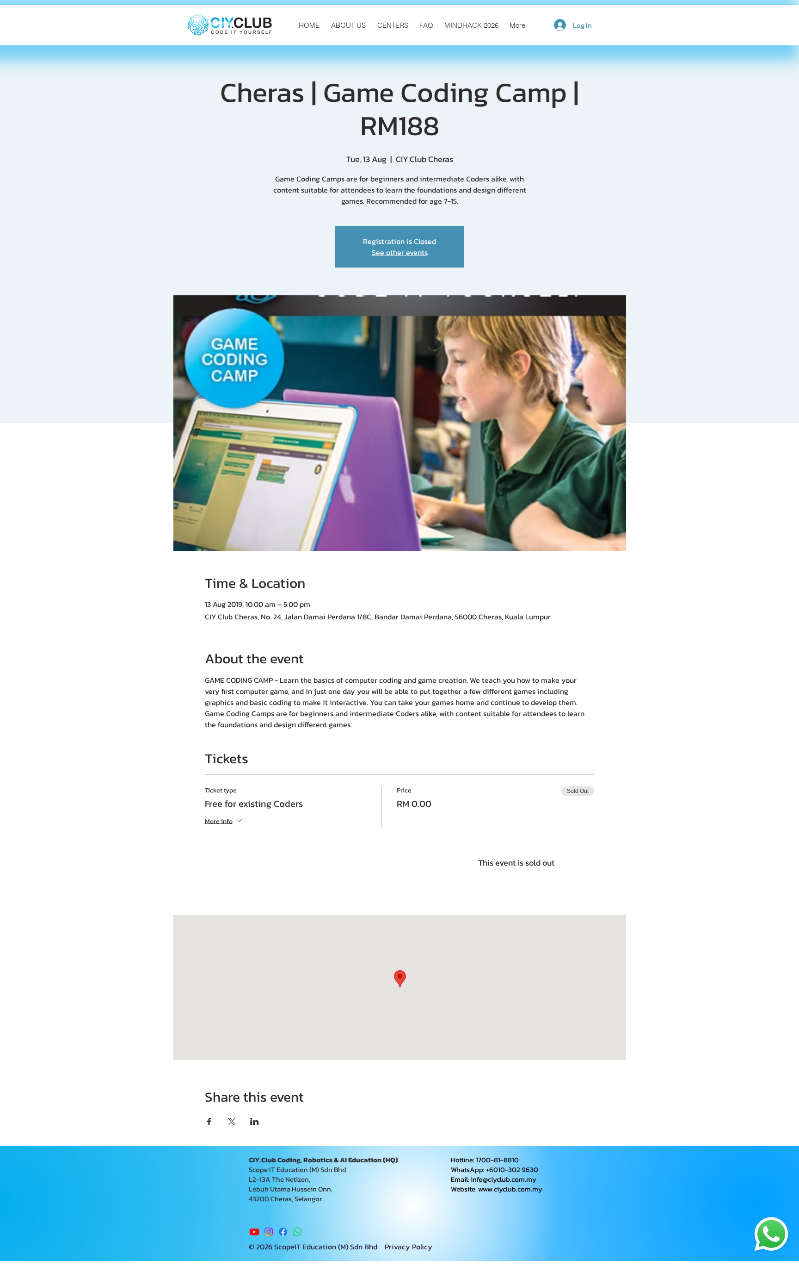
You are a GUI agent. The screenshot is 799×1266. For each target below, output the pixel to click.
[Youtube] (254, 1231)
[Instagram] (268, 1231)
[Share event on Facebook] (209, 1121)
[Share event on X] (231, 1121)
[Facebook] (283, 1231)
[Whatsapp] (297, 1231)
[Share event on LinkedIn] (254, 1121)
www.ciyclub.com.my (510, 1189)
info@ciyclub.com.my (503, 1179)
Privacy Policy (408, 1246)
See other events (400, 252)
